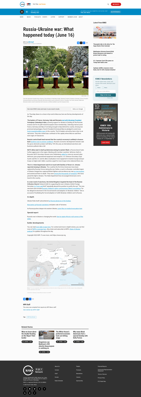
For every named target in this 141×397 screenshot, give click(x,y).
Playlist (78, 366)
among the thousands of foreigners (65, 173)
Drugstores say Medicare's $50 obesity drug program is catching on (46, 345)
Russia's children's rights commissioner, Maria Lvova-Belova (61, 188)
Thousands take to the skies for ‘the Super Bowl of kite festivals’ (104, 45)
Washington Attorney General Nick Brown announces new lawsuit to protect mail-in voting (103, 53)
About (81, 17)
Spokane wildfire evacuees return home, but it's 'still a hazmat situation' (104, 69)
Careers (78, 377)
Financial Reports (102, 366)
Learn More (105, 142)
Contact (57, 370)
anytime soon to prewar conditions (42, 142)
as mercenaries (79, 171)
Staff (56, 373)
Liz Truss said (38, 186)
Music (29, 17)
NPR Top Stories (31, 317)
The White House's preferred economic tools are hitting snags (63, 335)
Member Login (72, 17)
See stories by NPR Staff (31, 310)
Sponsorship (79, 380)
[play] (22, 12)
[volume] (26, 12)
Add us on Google (78, 109)
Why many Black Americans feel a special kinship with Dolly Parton (80, 335)
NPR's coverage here (39, 229)
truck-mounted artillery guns (36, 131)
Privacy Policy (110, 97)
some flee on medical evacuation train (70, 208)
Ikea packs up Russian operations (38, 205)
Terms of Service (102, 374)
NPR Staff (31, 42)
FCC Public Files (102, 381)
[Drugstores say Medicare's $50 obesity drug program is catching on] (46, 335)
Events (45, 17)
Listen (53, 17)
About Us (57, 366)
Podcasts (37, 17)
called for (64, 154)
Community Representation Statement (105, 370)
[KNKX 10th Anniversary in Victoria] (105, 113)
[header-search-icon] (108, 4)
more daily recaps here (43, 227)
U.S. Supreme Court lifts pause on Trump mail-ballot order (103, 61)
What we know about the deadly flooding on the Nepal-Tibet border (29, 335)
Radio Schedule (59, 380)
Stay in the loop (105, 95)
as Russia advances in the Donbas (60, 201)
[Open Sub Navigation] (24, 17)
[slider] (29, 12)
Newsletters (79, 373)
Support (61, 17)
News (21, 17)
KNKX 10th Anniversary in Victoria (105, 128)
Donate (116, 4)
